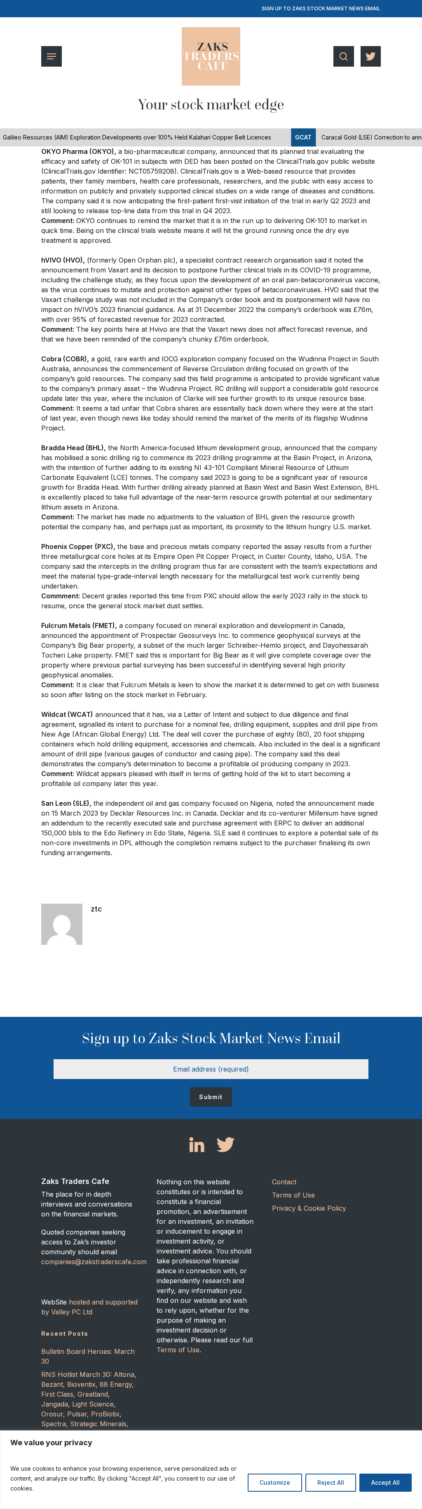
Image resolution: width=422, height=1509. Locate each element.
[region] (211, 1469)
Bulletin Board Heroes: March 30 (88, 1356)
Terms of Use (178, 1350)
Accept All (385, 1482)
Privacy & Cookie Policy (309, 1208)
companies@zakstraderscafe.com (94, 1262)
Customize (275, 1482)
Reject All (330, 1482)
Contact (284, 1182)
